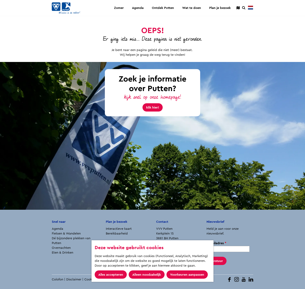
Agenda (57, 228)
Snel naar (59, 222)
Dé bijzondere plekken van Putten (71, 241)
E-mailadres (217, 243)
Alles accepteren (110, 274)
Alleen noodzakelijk (146, 274)
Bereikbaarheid (117, 233)
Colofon (57, 279)
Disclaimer (73, 279)
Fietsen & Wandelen (66, 233)
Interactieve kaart (119, 228)
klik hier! (152, 107)
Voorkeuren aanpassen (187, 274)
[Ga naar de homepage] (66, 8)
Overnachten (61, 247)
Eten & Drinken (62, 252)
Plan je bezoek (116, 222)
